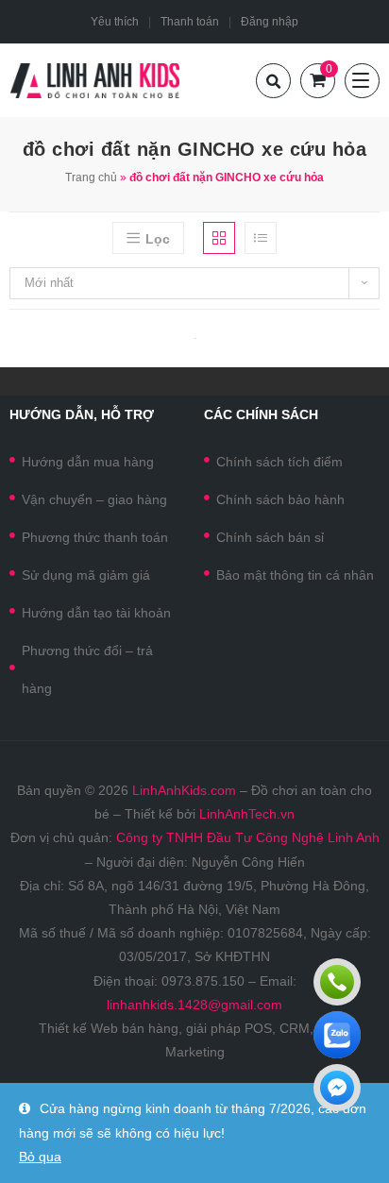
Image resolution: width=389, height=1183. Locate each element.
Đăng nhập (269, 21)
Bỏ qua (40, 1156)
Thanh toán (190, 21)
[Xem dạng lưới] (219, 238)
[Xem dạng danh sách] (261, 238)
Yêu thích (115, 21)
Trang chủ (91, 177)
